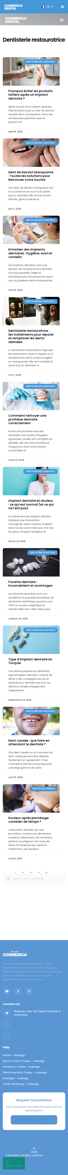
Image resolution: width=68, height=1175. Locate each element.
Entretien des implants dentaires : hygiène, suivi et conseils (30, 253)
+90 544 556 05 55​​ (27, 1035)
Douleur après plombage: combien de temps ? (28, 820)
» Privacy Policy (53, 1155)
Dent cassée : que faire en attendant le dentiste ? (29, 742)
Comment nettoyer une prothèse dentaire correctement (27, 419)
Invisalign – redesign (16, 1078)
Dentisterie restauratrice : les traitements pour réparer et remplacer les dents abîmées (31, 336)
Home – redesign (14, 1055)
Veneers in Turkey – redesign (21, 1066)
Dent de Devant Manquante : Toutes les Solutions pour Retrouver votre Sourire (30, 176)
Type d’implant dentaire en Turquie (30, 661)
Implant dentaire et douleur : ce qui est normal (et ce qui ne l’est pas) (31, 504)
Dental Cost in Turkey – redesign (24, 1061)
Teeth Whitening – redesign (21, 1084)
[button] (62, 7)
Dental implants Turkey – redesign (25, 1072)
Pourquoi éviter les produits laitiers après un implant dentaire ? (30, 95)
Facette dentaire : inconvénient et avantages (30, 584)
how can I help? (14, 1165)
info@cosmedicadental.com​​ (33, 1024)
